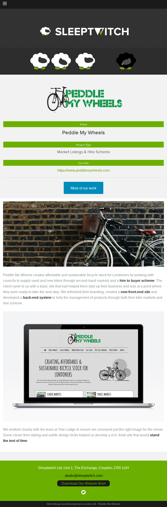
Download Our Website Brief (83, 483)
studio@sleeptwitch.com (83, 475)
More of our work (83, 187)
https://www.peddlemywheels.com (83, 170)
